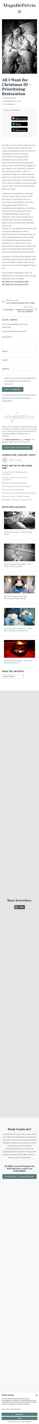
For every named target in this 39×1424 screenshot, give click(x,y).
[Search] (4, 460)
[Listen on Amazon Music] (19, 130)
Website (5, 369)
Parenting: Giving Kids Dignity (13, 490)
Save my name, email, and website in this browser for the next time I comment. (20, 381)
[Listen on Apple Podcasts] (19, 118)
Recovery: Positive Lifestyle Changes (15, 496)
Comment (7, 337)
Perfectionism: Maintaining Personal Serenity (19, 493)
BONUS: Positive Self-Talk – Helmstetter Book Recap (16, 597)
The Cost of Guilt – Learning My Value (18, 533)
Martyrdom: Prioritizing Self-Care (14, 483)
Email (5, 360)
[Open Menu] (19, 11)
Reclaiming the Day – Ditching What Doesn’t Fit (18, 662)
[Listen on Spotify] (19, 124)
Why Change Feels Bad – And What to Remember (17, 565)
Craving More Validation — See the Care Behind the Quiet (18, 630)
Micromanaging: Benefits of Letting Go (16, 486)
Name (5, 351)
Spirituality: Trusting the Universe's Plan (17, 500)
